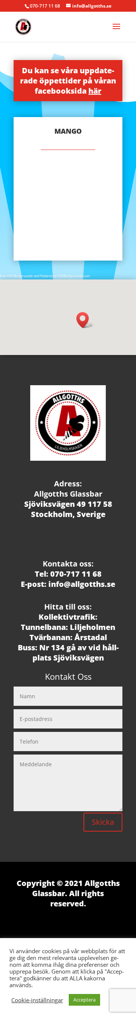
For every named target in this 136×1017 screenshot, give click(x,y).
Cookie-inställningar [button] (37, 1000)
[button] (85, 320)
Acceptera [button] (84, 999)
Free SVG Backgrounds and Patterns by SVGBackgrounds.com (45, 275)
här (94, 91)
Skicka (103, 822)
